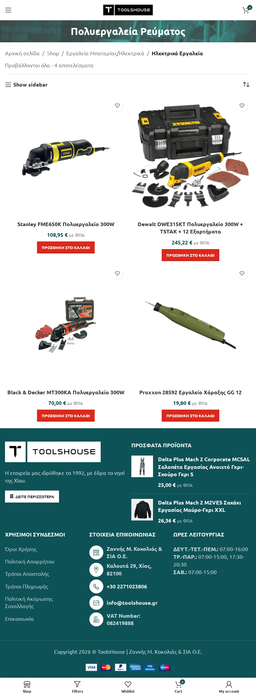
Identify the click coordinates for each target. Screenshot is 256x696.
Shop (53, 53)
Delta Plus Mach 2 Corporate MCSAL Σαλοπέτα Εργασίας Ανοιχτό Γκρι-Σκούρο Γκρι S (204, 467)
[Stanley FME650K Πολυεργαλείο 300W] (65, 156)
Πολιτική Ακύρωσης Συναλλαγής (29, 602)
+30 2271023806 (127, 586)
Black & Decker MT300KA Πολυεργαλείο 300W (65, 392)
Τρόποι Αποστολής (27, 573)
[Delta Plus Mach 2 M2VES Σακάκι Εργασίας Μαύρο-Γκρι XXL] (142, 511)
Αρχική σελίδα (22, 53)
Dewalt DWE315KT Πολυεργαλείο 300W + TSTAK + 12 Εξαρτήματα (190, 227)
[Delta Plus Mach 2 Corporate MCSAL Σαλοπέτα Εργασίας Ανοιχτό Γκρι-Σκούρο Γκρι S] (142, 472)
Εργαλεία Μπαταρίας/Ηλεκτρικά (105, 53)
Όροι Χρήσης (21, 548)
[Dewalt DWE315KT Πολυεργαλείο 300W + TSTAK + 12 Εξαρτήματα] (190, 156)
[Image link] (53, 451)
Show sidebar (30, 85)
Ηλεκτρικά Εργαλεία (177, 53)
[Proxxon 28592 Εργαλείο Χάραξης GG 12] (190, 325)
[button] (66, 247)
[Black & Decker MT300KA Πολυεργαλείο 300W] (65, 325)
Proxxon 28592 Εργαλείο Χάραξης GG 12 (190, 392)
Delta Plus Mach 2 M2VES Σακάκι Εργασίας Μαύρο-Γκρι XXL (199, 506)
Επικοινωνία (19, 618)
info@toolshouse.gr (132, 602)
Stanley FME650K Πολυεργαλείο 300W (65, 223)
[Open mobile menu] (8, 10)
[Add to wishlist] (117, 105)
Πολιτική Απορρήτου (29, 561)
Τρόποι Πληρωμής (26, 586)
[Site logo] (127, 9)
